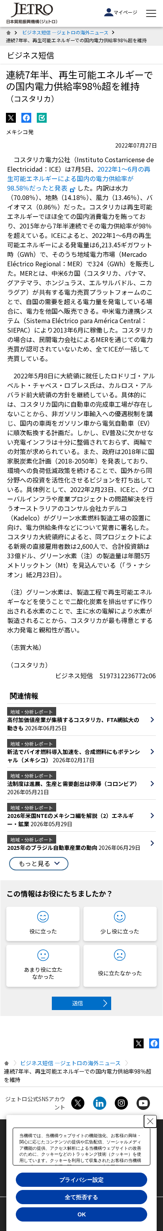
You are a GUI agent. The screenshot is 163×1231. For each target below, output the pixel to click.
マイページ (125, 12)
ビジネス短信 (30, 55)
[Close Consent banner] (150, 1121)
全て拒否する (81, 1197)
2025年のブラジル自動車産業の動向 (53, 847)
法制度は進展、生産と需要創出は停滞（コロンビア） (73, 784)
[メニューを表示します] (151, 13)
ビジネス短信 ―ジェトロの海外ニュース (65, 32)
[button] (38, 863)
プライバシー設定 (81, 1180)
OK (82, 1214)
